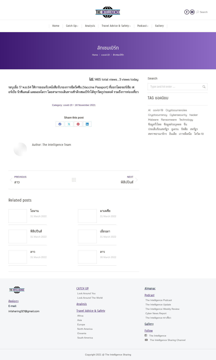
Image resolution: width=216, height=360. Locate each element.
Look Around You (86, 293)
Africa (80, 315)
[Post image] (17, 216)
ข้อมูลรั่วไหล (154, 124)
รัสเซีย (184, 129)
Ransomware (169, 119)
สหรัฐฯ (194, 129)
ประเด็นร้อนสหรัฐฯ (158, 129)
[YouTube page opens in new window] (192, 12)
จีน (185, 124)
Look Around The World (90, 297)
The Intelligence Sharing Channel (167, 340)
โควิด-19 (199, 134)
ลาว (32, 251)
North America (84, 329)
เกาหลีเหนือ (185, 134)
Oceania (81, 333)
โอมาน (34, 211)
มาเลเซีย (105, 211)
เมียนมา (105, 231)
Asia (79, 320)
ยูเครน (175, 129)
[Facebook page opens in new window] (186, 12)
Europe (81, 324)
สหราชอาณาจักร (157, 134)
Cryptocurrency (157, 115)
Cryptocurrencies (176, 110)
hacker (194, 115)
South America (85, 337)
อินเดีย (173, 134)
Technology (186, 119)
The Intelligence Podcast (158, 300)
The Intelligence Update (158, 304)
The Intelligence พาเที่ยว (158, 317)
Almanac (150, 288)
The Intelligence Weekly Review (162, 309)
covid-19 (67, 105)
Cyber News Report (155, 313)
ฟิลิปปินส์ (36, 231)
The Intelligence (157, 335)
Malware (153, 119)
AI (149, 110)
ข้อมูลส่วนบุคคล (172, 124)
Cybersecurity (178, 115)
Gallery (149, 324)
